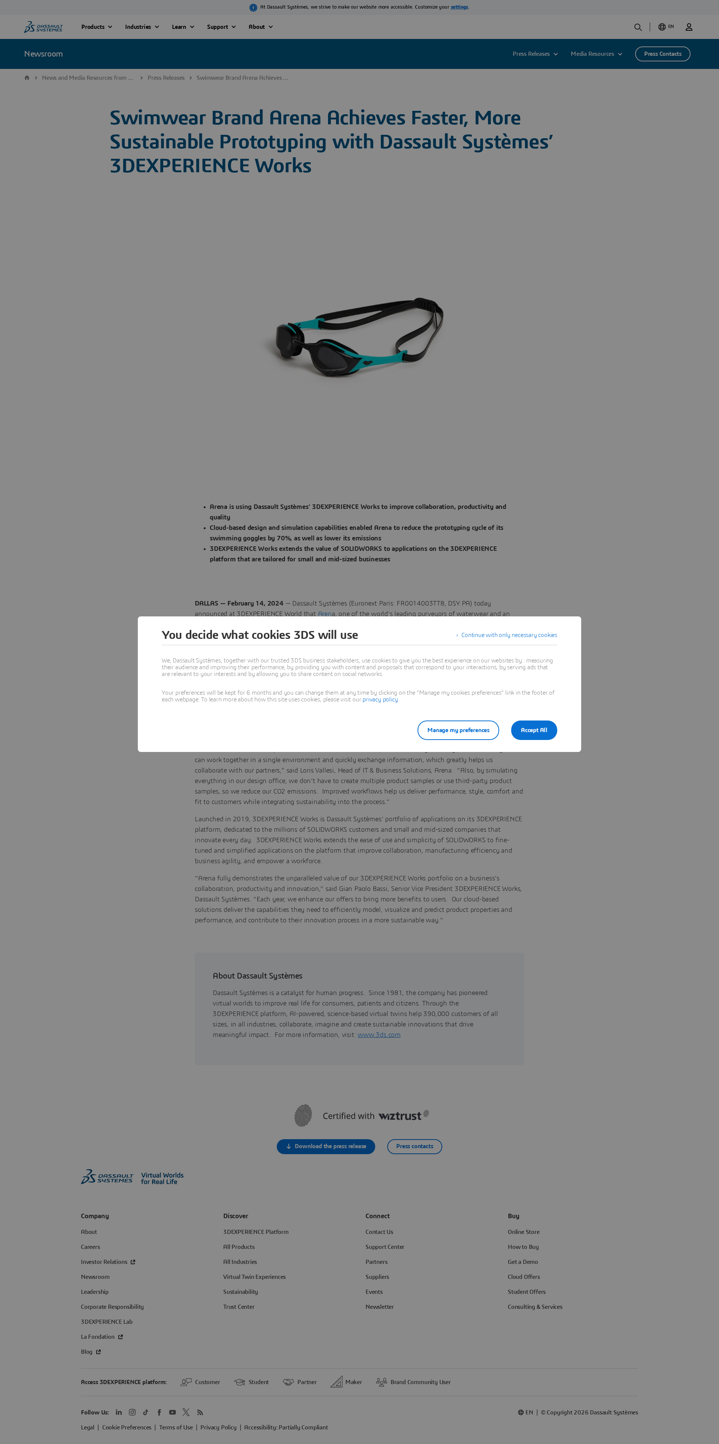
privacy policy (380, 700)
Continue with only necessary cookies (509, 635)
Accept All (534, 730)
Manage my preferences (458, 730)
